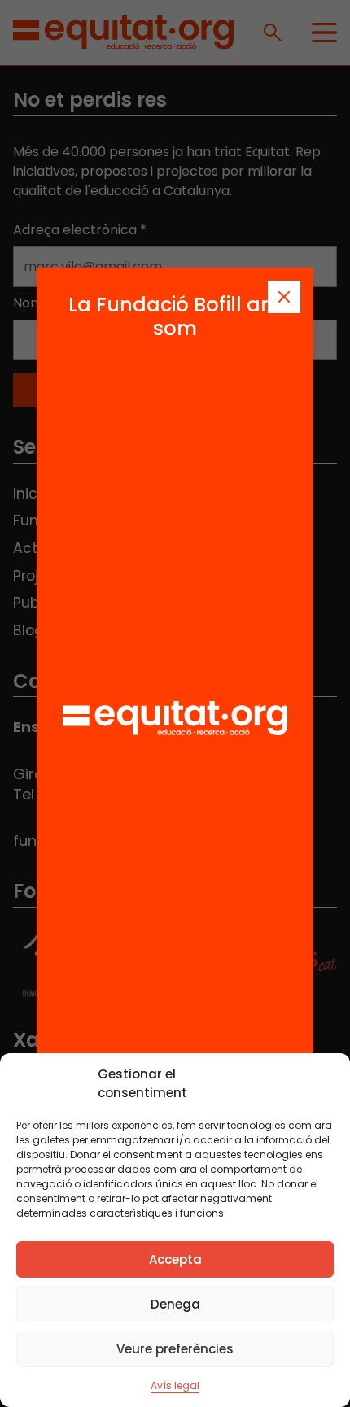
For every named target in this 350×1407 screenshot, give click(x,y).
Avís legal (175, 1385)
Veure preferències (175, 1348)
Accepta (175, 1259)
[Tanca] (284, 297)
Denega (175, 1304)
